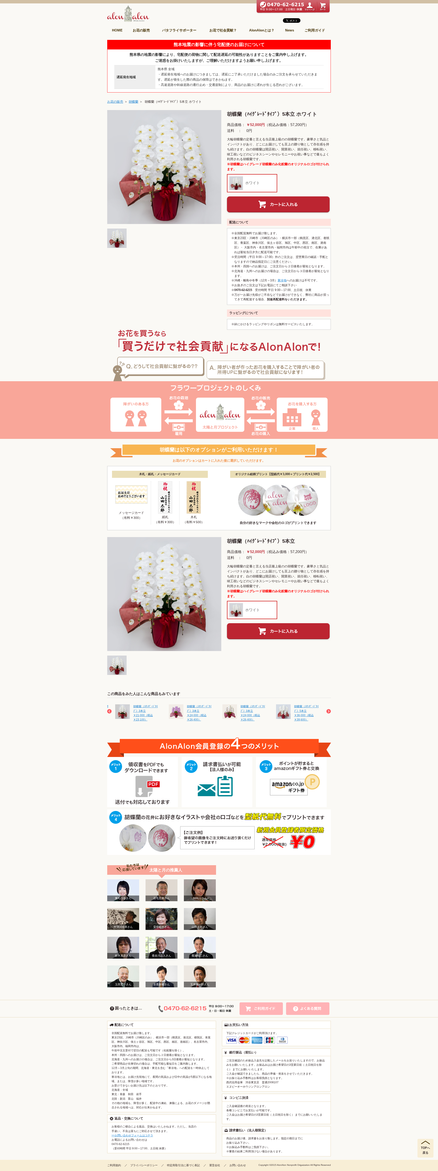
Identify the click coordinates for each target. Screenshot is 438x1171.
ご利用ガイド (315, 30)
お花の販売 (141, 30)
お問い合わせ (237, 1165)
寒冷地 (282, 280)
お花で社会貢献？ (223, 30)
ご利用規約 (114, 1165)
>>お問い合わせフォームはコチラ (132, 1135)
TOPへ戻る (425, 1150)
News (289, 30)
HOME (117, 30)
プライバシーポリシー (144, 1165)
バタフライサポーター (179, 30)
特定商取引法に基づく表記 (183, 1165)
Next (328, 711)
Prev (109, 711)
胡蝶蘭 (133, 101)
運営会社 (214, 1165)
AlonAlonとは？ (261, 30)
